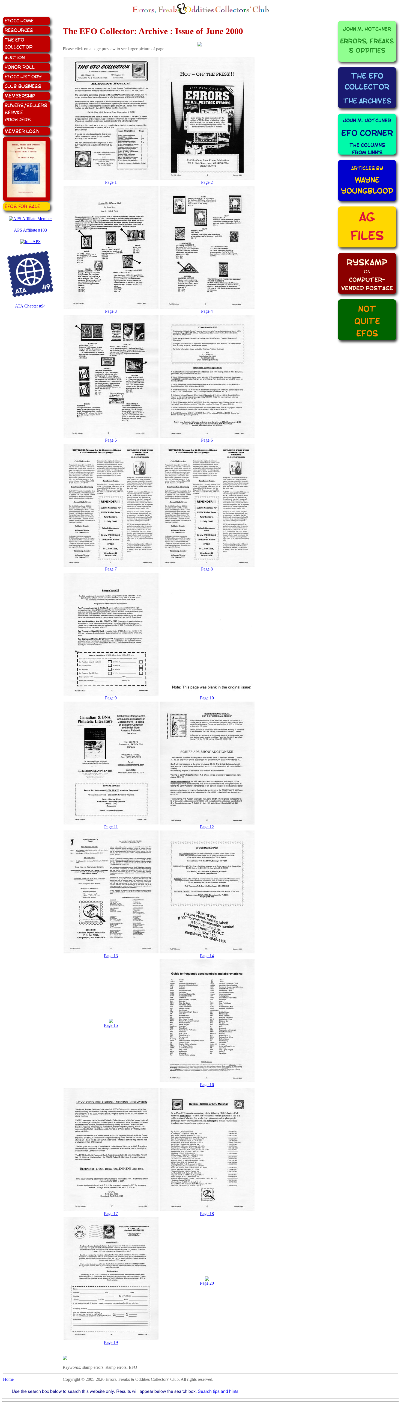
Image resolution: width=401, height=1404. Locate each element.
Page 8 (207, 569)
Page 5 (111, 440)
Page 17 (111, 1213)
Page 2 (207, 182)
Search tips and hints (218, 1391)
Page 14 (207, 955)
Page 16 (207, 1084)
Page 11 (111, 826)
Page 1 (111, 182)
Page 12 (207, 826)
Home (8, 1379)
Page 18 (207, 1213)
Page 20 (207, 1283)
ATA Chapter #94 (30, 306)
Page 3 (111, 311)
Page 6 (207, 440)
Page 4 (207, 311)
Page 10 (207, 698)
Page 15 (111, 1025)
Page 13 (111, 955)
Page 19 (111, 1342)
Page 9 (111, 698)
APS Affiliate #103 (30, 230)
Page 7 (111, 569)
